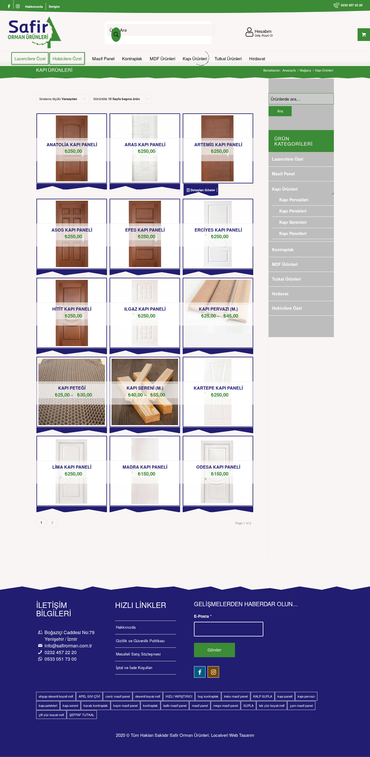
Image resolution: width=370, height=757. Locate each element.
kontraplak (150, 705)
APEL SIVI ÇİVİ (89, 696)
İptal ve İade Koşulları (134, 667)
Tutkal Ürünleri (286, 279)
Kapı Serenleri (293, 222)
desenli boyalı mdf (147, 696)
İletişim (54, 6)
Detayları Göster (202, 190)
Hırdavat (280, 293)
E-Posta (203, 616)
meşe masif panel (225, 705)
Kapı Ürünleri (285, 189)
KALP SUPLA (262, 696)
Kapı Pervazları (293, 199)
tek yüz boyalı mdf (271, 705)
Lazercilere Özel (287, 159)
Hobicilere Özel (287, 308)
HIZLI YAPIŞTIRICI (179, 696)
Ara (280, 111)
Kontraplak (283, 249)
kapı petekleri (48, 705)
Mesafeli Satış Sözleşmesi (138, 654)
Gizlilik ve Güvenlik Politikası (140, 640)
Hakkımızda (34, 6)
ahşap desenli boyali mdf (56, 696)
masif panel (200, 705)
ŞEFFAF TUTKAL (81, 714)
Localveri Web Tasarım (232, 735)
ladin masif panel (174, 705)
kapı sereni (70, 705)
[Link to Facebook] (9, 6)
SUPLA (248, 705)
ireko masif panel (236, 696)
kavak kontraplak (96, 705)
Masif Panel (283, 173)
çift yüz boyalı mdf (51, 714)
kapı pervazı (306, 696)
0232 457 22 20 (61, 652)
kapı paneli (285, 696)
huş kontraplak (208, 696)
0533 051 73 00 (61, 658)
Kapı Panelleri (292, 233)
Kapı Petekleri (292, 211)
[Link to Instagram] (18, 6)
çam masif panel (301, 705)
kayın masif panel (125, 705)
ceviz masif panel (118, 696)
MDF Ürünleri (285, 264)
